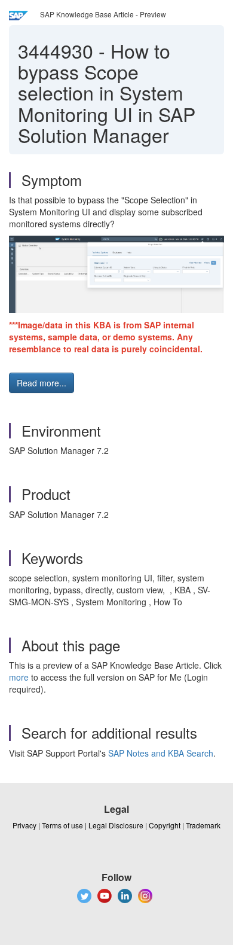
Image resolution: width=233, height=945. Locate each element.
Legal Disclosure (115, 825)
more (19, 677)
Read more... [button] (41, 383)
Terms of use (62, 825)
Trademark (203, 825)
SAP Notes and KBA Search (160, 753)
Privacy (24, 825)
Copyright (164, 825)
